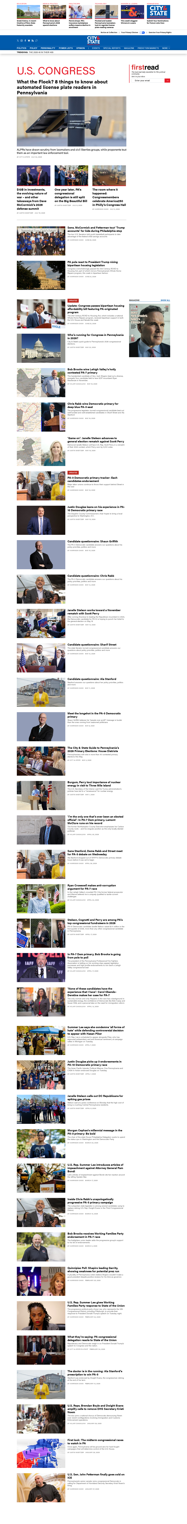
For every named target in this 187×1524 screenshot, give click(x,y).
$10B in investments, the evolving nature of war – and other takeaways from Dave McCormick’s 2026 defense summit (32, 199)
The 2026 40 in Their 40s (41, 52)
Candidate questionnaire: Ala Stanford (91, 679)
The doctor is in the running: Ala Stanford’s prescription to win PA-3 (94, 1372)
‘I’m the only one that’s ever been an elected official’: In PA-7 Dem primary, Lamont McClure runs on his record (95, 819)
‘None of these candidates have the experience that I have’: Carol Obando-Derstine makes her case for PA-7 (91, 991)
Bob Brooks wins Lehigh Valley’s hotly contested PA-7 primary (91, 370)
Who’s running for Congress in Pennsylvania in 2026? (95, 336)
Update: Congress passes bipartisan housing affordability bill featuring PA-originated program (95, 309)
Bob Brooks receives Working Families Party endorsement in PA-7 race (95, 1235)
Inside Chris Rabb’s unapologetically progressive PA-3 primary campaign (90, 1200)
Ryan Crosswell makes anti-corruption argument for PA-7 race (91, 886)
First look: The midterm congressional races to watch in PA (95, 1441)
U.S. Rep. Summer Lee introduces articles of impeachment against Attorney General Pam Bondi (95, 1168)
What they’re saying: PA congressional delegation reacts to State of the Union (92, 1338)
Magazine (129, 48)
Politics (21, 48)
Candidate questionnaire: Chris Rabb (90, 576)
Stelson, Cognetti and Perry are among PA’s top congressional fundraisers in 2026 (95, 921)
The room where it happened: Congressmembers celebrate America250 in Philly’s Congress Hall (109, 197)
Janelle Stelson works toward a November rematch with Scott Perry (94, 611)
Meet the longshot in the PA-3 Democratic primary (94, 714)
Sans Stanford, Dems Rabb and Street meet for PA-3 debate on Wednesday (95, 852)
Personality (48, 48)
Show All (165, 300)
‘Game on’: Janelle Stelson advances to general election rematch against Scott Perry (95, 439)
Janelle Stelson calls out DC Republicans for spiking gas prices (95, 1097)
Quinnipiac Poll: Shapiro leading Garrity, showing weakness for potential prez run (93, 1269)
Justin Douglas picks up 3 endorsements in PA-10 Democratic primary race (94, 1063)
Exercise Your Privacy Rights (160, 32)
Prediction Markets (148, 48)
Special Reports (111, 48)
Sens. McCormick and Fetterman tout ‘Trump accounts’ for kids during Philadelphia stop (96, 229)
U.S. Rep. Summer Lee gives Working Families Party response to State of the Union (96, 1303)
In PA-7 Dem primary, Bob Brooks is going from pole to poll (94, 955)
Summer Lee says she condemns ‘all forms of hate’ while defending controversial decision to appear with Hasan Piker (96, 1030)
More (165, 48)
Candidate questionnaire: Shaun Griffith (92, 541)
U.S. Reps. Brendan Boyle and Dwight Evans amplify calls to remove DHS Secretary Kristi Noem (95, 1408)
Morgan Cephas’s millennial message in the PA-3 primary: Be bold (94, 1131)
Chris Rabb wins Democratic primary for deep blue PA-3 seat (92, 405)
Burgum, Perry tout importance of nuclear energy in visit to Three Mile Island (94, 783)
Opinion (80, 48)
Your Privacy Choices (130, 32)
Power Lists (66, 48)
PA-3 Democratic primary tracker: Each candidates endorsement (92, 479)
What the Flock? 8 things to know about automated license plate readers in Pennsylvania (62, 87)
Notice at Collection (109, 32)
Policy (33, 48)
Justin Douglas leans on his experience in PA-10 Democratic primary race (96, 508)
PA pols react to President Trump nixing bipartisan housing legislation (92, 263)
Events (96, 48)
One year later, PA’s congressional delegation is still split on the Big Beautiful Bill (71, 195)
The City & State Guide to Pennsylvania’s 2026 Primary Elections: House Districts (93, 749)
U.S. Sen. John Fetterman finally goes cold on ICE (96, 1475)
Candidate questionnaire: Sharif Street (91, 644)
